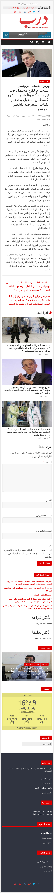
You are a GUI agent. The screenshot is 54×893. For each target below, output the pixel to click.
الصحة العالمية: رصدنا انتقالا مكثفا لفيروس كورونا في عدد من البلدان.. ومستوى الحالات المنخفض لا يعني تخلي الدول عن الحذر (28, 286)
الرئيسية (44, 664)
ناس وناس (29, 664)
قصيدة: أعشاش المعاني (43, 595)
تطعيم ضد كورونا (27, 116)
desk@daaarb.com (41, 811)
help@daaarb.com (41, 814)
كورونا (18, 116)
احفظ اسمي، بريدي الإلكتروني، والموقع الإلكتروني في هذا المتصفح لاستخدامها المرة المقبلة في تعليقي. (27, 553)
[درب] (49, 42)
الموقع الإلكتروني (43, 531)
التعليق (48, 462)
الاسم (48, 500)
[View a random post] (31, 42)
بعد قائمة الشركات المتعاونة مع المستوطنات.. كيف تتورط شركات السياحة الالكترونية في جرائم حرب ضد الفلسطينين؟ (28, 348)
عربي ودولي (44, 81)
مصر (37, 664)
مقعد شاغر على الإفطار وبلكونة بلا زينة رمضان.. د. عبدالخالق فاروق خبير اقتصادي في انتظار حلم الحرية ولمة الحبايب (26, 671)
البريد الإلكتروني (43, 515)
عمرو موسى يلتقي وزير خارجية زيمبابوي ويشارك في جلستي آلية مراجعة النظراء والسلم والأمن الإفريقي (27, 390)
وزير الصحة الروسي (43, 119)
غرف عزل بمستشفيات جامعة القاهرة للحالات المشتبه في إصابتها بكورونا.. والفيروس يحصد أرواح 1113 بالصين (28, 432)
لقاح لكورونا (11, 116)
